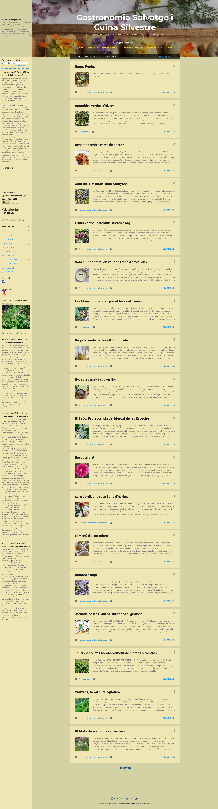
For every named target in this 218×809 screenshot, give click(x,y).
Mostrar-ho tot (167, 56)
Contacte (93, 47)
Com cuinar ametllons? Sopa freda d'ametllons (111, 262)
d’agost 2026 (7, 231)
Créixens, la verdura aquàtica (97, 692)
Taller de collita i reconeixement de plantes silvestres (116, 653)
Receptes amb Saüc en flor (95, 379)
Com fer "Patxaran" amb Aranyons (101, 184)
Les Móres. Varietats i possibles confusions (108, 301)
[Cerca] (178, 6)
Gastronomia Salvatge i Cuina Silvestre (125, 22)
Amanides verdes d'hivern (95, 106)
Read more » (169, 92)
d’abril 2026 (7, 243)
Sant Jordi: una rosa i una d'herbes (101, 497)
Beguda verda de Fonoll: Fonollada (101, 340)
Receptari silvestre (133, 47)
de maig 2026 (7, 239)
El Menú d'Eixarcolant (91, 536)
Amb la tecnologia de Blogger (126, 798)
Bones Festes (85, 67)
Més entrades (125, 768)
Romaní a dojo (86, 575)
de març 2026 (8, 247)
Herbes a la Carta (155, 47)
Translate (22, 65)
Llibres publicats (111, 47)
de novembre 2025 (10, 264)
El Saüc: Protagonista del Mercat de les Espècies (112, 418)
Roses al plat (84, 458)
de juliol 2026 (7, 235)
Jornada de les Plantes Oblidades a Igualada (108, 614)
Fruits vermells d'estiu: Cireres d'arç (102, 223)
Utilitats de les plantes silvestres (100, 731)
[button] (173, 66)
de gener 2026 (8, 256)
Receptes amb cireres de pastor (99, 145)
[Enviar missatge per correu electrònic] (110, 93)
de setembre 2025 (9, 268)
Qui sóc (80, 47)
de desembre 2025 (10, 260)
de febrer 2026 (8, 251)
